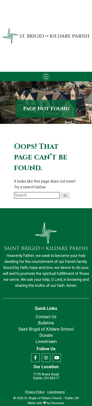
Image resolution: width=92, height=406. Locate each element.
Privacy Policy (35, 392)
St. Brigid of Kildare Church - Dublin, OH (51, 398)
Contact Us (46, 316)
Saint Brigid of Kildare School (46, 329)
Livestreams (56, 392)
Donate (46, 335)
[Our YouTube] (56, 357)
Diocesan (57, 403)
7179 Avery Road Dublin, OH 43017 (46, 376)
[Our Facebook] (35, 357)
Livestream (46, 341)
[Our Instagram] (46, 357)
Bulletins (46, 322)
